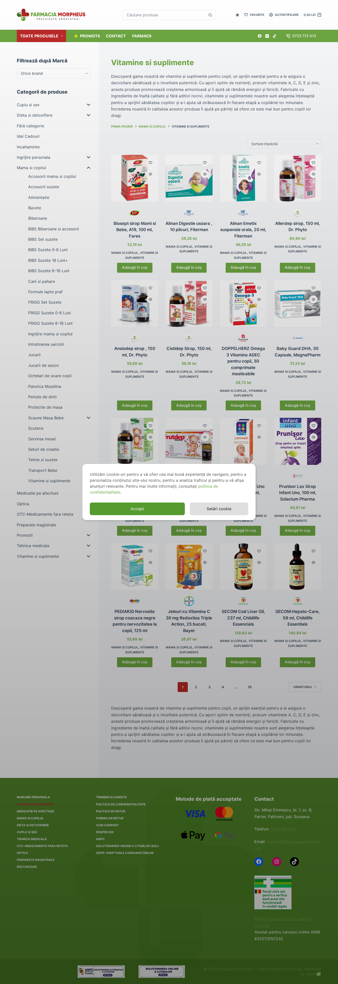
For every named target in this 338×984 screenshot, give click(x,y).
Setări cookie (219, 508)
